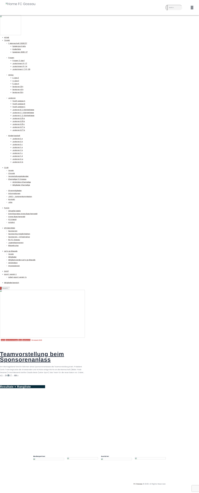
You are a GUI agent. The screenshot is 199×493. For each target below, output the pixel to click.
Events (3, 340)
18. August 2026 (36, 340)
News (20, 340)
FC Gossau (137, 484)
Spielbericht (26, 340)
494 (15, 375)
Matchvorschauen (11, 340)
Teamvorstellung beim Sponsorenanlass (32, 357)
